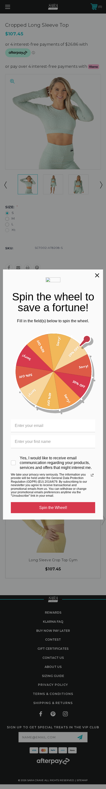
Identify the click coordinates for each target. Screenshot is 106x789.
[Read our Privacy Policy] (92, 475)
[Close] (97, 275)
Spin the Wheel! (53, 508)
